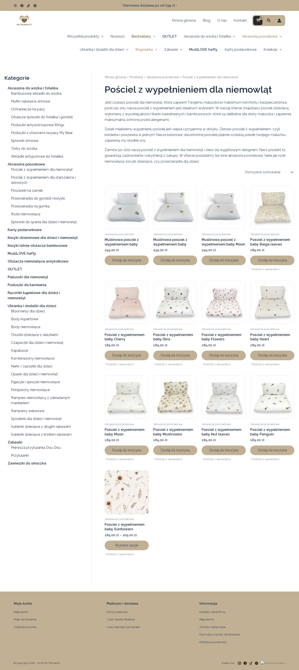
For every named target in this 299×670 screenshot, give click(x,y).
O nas (222, 20)
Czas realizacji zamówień (123, 627)
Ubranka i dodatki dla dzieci (102, 49)
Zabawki (171, 49)
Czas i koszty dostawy (121, 619)
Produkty (136, 77)
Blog (206, 20)
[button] (269, 20)
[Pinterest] (35, 5)
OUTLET (169, 36)
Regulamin (206, 619)
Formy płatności (117, 612)
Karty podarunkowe (241, 49)
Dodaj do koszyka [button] (126, 260)
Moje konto (21, 612)
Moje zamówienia (25, 619)
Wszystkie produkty (83, 36)
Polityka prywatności (213, 642)
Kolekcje (270, 49)
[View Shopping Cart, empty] (257, 20)
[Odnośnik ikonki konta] (279, 21)
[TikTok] (28, 5)
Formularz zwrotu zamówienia (219, 634)
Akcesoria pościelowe (259, 36)
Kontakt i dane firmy (212, 612)
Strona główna (184, 20)
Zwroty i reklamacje (212, 627)
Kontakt (240, 20)
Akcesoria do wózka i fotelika (207, 36)
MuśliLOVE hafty (203, 49)
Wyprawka (144, 49)
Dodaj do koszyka (272, 260)
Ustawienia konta (25, 627)
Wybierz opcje (126, 545)
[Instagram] (15, 5)
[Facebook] (21, 5)
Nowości (117, 36)
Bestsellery (141, 36)
